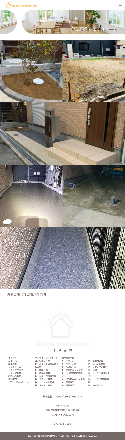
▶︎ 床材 (92, 370)
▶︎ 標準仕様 (41, 370)
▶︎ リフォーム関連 (44, 382)
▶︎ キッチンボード (71, 363)
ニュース (12, 360)
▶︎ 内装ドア (68, 385)
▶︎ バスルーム (69, 366)
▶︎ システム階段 (96, 363)
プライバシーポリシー (18, 382)
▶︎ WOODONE (95, 385)
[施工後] (31, 71)
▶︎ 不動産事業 (42, 373)
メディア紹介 (14, 373)
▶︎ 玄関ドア (68, 382)
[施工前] (93, 71)
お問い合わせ (14, 376)
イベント (12, 357)
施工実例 (12, 363)
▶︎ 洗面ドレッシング (72, 370)
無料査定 (12, 379)
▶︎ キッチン (68, 360)
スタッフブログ (15, 370)
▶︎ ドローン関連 (43, 379)
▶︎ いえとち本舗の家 (45, 376)
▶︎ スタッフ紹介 (43, 385)
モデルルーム (14, 366)
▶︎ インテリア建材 (97, 366)
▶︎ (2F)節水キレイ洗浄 (73, 379)
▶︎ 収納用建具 (95, 360)
